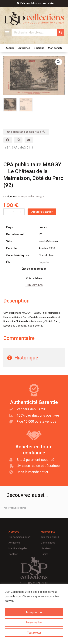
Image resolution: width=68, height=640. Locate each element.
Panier (44, 553)
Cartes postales (25, 196)
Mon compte (55, 48)
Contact (13, 553)
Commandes (48, 542)
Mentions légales (17, 548)
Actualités (24, 48)
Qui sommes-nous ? (19, 536)
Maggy (40, 196)
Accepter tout (34, 612)
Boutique (39, 48)
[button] (7, 32)
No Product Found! (15, 507)
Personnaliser (34, 622)
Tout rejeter (34, 632)
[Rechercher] (60, 32)
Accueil (10, 48)
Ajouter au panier (42, 211)
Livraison (46, 548)
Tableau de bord (50, 536)
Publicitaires (34, 285)
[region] (34, 612)
